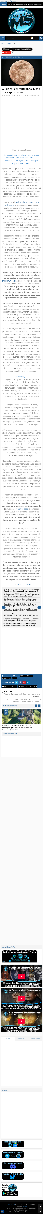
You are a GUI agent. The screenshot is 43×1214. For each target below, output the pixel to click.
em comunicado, (9, 281)
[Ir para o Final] (40, 1211)
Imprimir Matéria (10, 686)
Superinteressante (24, 584)
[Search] (41, 38)
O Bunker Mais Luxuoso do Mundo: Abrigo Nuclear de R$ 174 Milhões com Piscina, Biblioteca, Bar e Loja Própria (20, 625)
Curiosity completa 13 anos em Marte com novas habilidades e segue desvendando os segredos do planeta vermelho (20, 611)
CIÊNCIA (4, 678)
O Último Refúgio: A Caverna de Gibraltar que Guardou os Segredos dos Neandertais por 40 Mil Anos (21, 591)
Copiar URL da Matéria (28, 686)
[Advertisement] (21, 120)
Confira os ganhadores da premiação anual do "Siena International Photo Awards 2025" (21, 600)
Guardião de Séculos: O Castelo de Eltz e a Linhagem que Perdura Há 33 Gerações (20, 605)
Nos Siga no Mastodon (8, 1)
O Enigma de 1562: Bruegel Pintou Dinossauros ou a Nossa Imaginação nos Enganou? (22, 595)
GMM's (25, 1206)
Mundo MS (11, 1204)
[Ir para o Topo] (40, 1206)
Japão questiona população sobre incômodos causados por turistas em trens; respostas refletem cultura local (21, 621)
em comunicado (21, 509)
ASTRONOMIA (24, 676)
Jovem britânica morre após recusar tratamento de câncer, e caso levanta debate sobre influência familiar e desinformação (21, 616)
